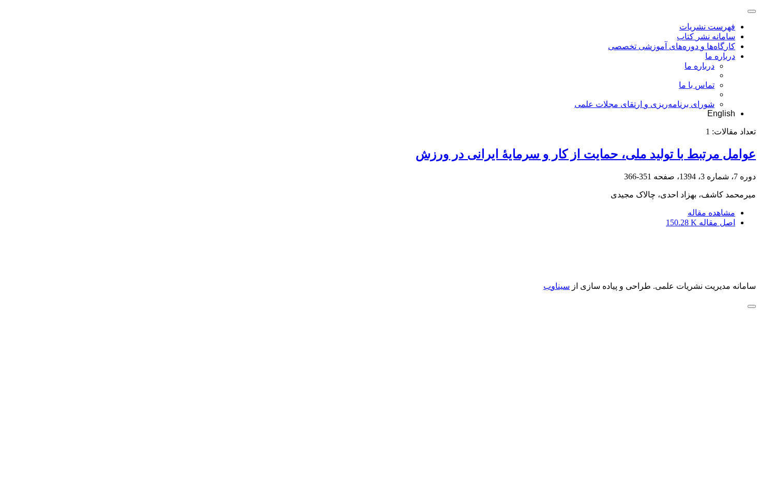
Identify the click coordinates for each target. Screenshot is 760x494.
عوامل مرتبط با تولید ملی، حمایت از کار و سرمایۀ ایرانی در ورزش (586, 154)
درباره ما (720, 56)
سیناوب (556, 286)
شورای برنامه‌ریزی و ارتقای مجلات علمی (644, 104)
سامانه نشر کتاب (706, 36)
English (721, 113)
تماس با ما (697, 85)
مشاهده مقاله (711, 212)
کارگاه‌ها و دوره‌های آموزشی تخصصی (671, 46)
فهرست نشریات (707, 26)
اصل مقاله (700, 222)
